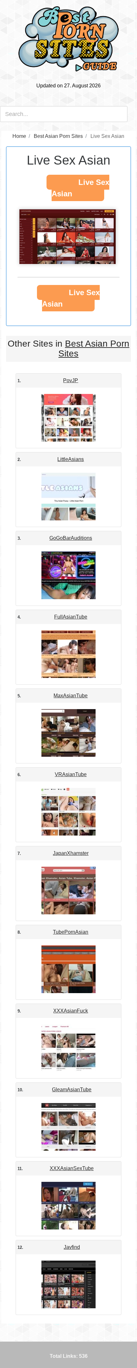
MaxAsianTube (71, 695)
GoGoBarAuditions (70, 538)
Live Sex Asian (80, 188)
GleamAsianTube (71, 1089)
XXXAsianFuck (70, 1010)
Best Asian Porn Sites (93, 348)
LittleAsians (70, 459)
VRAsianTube (71, 774)
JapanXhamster (71, 853)
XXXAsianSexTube (72, 1168)
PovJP (70, 380)
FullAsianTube (70, 617)
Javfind (72, 1247)
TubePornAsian (70, 932)
